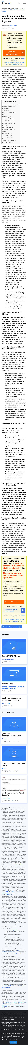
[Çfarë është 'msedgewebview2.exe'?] (14, 724)
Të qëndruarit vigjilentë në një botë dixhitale (9, 141)
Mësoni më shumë (13, 1039)
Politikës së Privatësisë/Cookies (17, 985)
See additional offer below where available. (14, 62)
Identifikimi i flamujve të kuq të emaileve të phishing (8, 123)
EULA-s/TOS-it (7, 1002)
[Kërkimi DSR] (14, 674)
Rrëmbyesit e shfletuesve (9, 688)
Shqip (21, 2)
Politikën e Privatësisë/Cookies (17, 891)
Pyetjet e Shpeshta (18, 864)
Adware (4, 768)
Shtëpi (3, 1013)
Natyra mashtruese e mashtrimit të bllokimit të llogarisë (8, 106)
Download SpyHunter (12, 602)
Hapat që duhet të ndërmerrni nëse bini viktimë (8, 129)
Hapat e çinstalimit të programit (13, 1013)
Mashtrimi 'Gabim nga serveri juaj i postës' (11, 699)
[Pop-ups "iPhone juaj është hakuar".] (14, 753)
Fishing (22, 8)
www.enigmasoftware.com (15, 930)
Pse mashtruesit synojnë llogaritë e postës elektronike (7, 136)
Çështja (4, 738)
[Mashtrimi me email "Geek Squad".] (14, 783)
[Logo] (6, 3)
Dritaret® (23, 58)
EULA (7, 64)
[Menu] (25, 2)
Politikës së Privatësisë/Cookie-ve (19, 1002)
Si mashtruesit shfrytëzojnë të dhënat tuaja (9, 112)
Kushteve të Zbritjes (5, 987)
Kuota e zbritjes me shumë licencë (11, 610)
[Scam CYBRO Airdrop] (14, 646)
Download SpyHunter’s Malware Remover (12, 53)
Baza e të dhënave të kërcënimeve (9, 8)
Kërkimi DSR (7, 684)
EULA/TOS (7, 891)
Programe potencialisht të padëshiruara (13, 686)
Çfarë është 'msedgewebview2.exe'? (12, 735)
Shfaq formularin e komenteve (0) (12, 627)
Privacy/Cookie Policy (16, 64)
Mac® (14, 60)
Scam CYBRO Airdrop (11, 656)
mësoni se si (9, 894)
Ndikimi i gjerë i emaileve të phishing (8, 118)
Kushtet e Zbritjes (5, 893)
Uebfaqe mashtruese (8, 659)
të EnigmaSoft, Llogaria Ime (20, 953)
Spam (15, 25)
